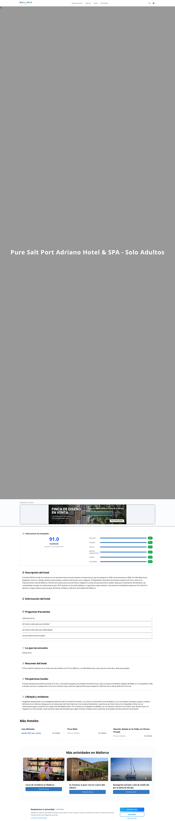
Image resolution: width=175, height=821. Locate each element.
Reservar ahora (44, 789)
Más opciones (132, 818)
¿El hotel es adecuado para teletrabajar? (37, 630)
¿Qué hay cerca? (28, 618)
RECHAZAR (132, 814)
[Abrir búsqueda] (149, 3)
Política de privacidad (39, 818)
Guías (96, 3)
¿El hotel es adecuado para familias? (36, 624)
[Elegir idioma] (153, 3)
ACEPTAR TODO (132, 810)
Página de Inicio (77, 3)
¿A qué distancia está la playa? (33, 636)
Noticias (88, 3)
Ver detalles (56, 733)
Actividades (104, 3)
